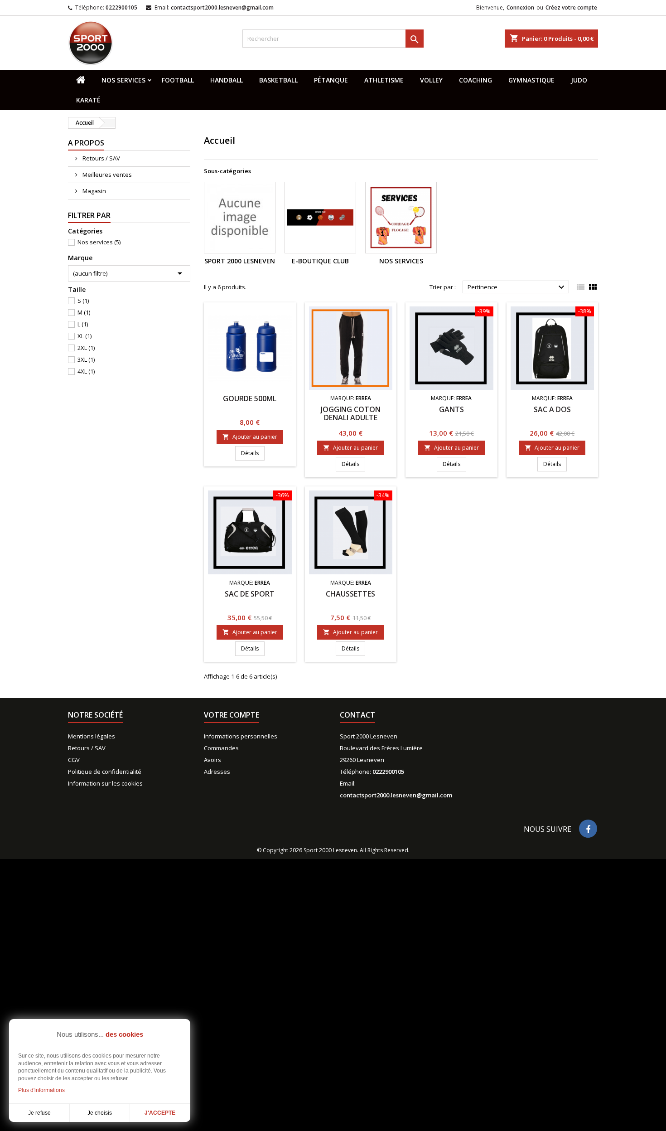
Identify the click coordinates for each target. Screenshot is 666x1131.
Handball (226, 80)
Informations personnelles (240, 736)
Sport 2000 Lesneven (239, 261)
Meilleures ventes (106, 174)
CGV (74, 760)
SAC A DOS (552, 409)
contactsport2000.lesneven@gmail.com (222, 7)
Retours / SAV (100, 158)
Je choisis (99, 1113)
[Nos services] (401, 217)
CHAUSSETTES (350, 594)
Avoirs (212, 760)
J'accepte (160, 1113)
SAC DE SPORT (250, 594)
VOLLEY (431, 80)
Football (178, 80)
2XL (86, 348)
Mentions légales (91, 736)
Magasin (93, 191)
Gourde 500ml (249, 398)
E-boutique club (320, 261)
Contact (357, 715)
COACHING (475, 80)
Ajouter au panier (249, 437)
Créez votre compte (571, 7)
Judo (579, 80)
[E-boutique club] (320, 217)
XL (84, 336)
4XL (86, 371)
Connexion (520, 7)
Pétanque (331, 80)
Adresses (217, 771)
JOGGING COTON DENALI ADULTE (351, 413)
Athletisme (384, 80)
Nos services (123, 80)
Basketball (278, 80)
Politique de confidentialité (104, 771)
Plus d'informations (41, 1090)
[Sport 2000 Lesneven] (239, 217)
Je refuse (39, 1113)
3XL (86, 359)
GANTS (451, 409)
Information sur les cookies (105, 783)
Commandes (221, 748)
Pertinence (517, 287)
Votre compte (231, 715)
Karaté (88, 100)
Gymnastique (531, 80)
